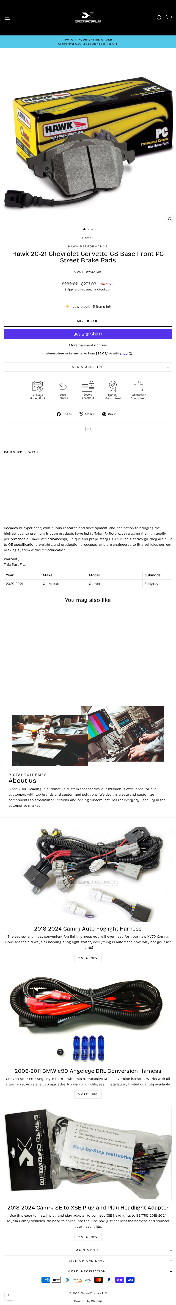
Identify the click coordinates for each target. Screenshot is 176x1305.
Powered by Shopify (88, 1301)
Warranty (11, 559)
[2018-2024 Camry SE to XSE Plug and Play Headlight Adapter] (88, 1153)
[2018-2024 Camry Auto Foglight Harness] (88, 874)
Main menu (86, 1250)
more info (88, 1236)
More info (88, 957)
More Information (87, 1271)
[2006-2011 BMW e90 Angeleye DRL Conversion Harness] (88, 1016)
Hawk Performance (88, 246)
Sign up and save (87, 1261)
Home (86, 238)
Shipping (71, 289)
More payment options (88, 345)
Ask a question (88, 367)
